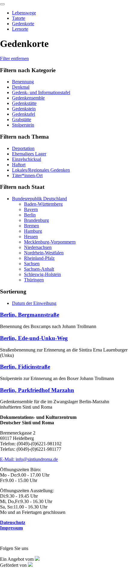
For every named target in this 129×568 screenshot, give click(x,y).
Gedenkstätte (24, 103)
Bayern (31, 209)
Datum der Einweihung (34, 303)
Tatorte (18, 18)
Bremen (31, 225)
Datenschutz (12, 522)
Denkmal (20, 87)
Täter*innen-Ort (27, 175)
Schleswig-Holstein (42, 274)
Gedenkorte (23, 23)
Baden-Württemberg (43, 204)
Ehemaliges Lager (29, 153)
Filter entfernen (14, 58)
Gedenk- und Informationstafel (41, 92)
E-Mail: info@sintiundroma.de (29, 459)
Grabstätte (21, 119)
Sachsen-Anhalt (39, 269)
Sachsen (32, 263)
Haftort (19, 164)
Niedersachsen (38, 247)
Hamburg (33, 231)
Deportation (23, 148)
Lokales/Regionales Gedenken (41, 170)
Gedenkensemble (28, 97)
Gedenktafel (23, 114)
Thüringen (34, 279)
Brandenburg (36, 220)
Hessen (31, 236)
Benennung (23, 81)
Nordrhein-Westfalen (44, 252)
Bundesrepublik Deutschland (39, 198)
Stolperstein (23, 124)
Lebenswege (24, 12)
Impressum (11, 527)
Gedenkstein (24, 108)
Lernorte (20, 29)
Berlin (30, 214)
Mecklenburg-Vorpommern (50, 241)
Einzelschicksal (26, 159)
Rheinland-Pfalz (39, 258)
